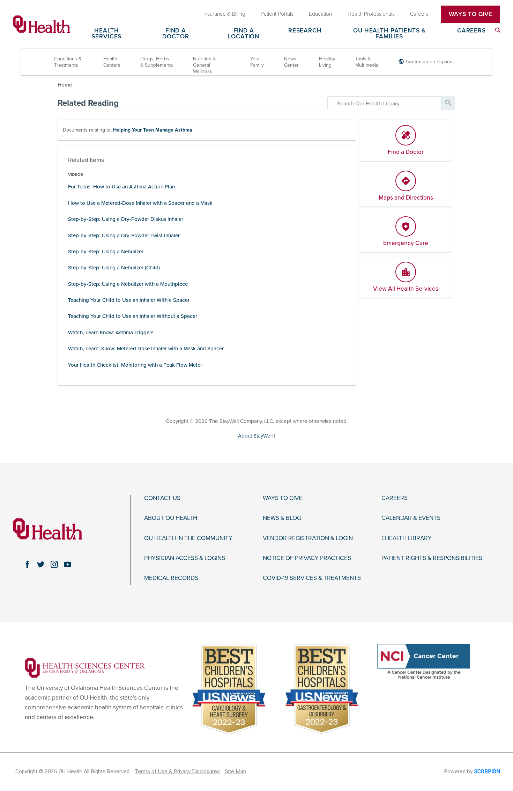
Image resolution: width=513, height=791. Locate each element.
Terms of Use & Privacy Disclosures (177, 771)
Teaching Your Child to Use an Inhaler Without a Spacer (132, 316)
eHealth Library (406, 538)
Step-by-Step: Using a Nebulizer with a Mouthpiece (128, 284)
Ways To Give (471, 14)
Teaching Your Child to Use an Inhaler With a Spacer (128, 300)
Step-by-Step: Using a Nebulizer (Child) (114, 267)
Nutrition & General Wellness (204, 65)
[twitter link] (40, 564)
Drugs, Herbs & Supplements (156, 62)
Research (305, 31)
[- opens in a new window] (85, 667)
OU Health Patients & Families (389, 34)
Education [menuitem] (320, 14)
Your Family (257, 62)
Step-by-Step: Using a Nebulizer (105, 251)
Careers (471, 31)
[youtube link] (67, 564)
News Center (291, 62)
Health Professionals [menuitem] (371, 14)
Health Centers (111, 62)
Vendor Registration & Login (308, 538)
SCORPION (487, 771)
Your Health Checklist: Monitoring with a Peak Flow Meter (135, 365)
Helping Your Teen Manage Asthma (152, 130)
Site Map (235, 771)
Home (65, 85)
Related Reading (88, 103)
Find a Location (243, 34)
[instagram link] (54, 564)
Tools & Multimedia (366, 62)
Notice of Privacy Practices (307, 558)
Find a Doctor (175, 34)
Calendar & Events (410, 518)
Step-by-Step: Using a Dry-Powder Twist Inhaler (124, 235)
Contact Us (162, 498)
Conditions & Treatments (68, 62)
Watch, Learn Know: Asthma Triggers (111, 332)
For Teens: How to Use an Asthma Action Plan (121, 187)
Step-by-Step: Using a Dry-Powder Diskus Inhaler (125, 219)
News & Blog (282, 518)
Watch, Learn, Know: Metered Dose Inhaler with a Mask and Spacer (146, 348)
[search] (384, 103)
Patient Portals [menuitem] (277, 14)
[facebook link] (27, 564)
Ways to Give (282, 498)
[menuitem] (497, 30)
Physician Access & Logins (184, 558)
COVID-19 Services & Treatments (312, 578)
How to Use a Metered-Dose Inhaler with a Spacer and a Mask (140, 203)
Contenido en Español (430, 62)
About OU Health (170, 518)
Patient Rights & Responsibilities (431, 558)
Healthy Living (327, 62)
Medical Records (171, 578)
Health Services (106, 34)
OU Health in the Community (188, 538)
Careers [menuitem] (419, 14)
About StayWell (255, 436)
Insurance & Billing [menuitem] (224, 14)
